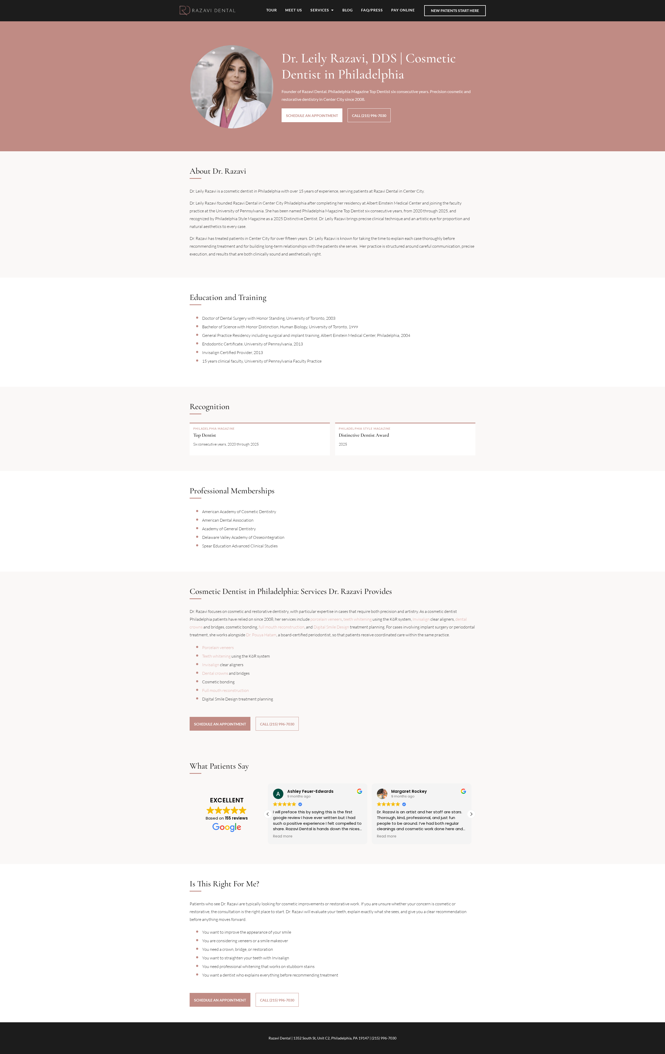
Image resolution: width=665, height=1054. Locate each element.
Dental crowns (215, 673)
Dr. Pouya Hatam (261, 634)
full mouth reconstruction (281, 627)
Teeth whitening (216, 656)
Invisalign (421, 619)
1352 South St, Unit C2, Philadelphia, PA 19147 (331, 1038)
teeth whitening (357, 619)
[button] (471, 814)
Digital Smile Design (331, 627)
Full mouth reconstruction (225, 690)
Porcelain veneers (218, 647)
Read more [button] (282, 836)
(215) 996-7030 (383, 1038)
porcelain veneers (326, 619)
